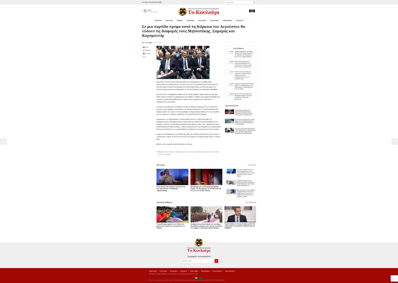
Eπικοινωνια (161, 274)
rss (196, 274)
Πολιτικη (163, 271)
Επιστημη (194, 271)
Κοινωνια (174, 271)
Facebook (250, 11)
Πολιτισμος (217, 271)
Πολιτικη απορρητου (186, 274)
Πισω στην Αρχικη (251, 202)
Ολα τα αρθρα (252, 165)
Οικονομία (202, 20)
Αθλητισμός (227, 20)
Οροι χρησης (172, 274)
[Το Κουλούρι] (199, 246)
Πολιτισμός (214, 20)
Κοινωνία (169, 20)
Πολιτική (158, 20)
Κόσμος (180, 20)
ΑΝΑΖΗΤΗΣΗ (254, 2)
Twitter (253, 11)
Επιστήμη (190, 20)
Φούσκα (161, 152)
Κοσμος (184, 271)
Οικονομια (205, 271)
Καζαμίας (239, 20)
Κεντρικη (153, 271)
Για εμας (152, 274)
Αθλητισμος (230, 271)
